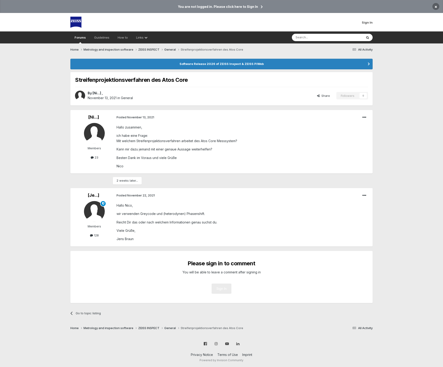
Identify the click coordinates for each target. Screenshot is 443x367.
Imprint (247, 355)
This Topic (349, 37)
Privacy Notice (202, 355)
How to (123, 37)
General (127, 98)
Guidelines (101, 37)
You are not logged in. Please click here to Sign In (218, 7)
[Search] (367, 37)
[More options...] (364, 117)
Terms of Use (227, 355)
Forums (80, 37)
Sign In (367, 22)
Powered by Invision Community (221, 360)
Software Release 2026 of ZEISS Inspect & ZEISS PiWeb (222, 64)
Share (325, 96)
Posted (135, 117)
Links (140, 37)
